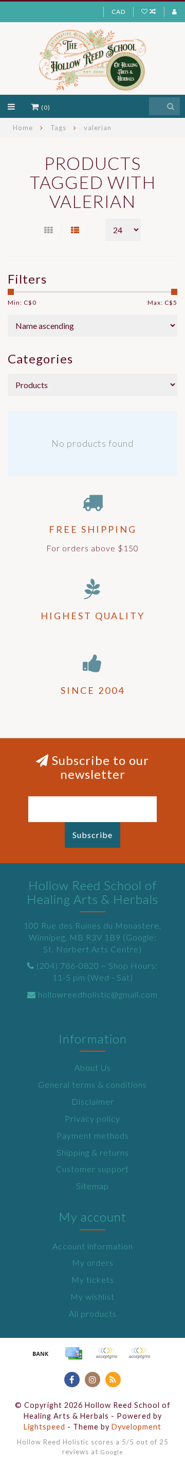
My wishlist (92, 1296)
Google (111, 1451)
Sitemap (92, 1186)
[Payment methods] (40, 1353)
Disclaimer (92, 1101)
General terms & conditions (92, 1084)
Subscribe (92, 835)
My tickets (92, 1279)
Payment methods (93, 1135)
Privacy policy (92, 1118)
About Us (93, 1067)
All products (93, 1313)
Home (23, 128)
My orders (93, 1262)
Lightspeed (44, 1426)
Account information (92, 1246)
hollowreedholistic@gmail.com (98, 994)
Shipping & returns (93, 1152)
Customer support (92, 1169)
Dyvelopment (136, 1426)
